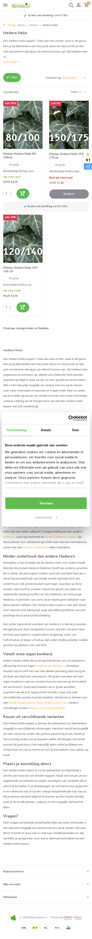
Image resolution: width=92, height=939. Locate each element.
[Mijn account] (78, 5)
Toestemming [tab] (16, 430)
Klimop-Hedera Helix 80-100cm (20, 155)
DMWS (68, 917)
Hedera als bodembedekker (46, 708)
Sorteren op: (54, 78)
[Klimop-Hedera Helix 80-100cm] (23, 125)
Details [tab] (46, 430)
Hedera (33, 25)
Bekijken (69, 194)
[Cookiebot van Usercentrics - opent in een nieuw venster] (68, 418)
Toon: (74, 92)
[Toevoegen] (22, 194)
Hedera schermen (55, 703)
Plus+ (78, 917)
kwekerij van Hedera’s (50, 666)
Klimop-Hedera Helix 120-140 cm (21, 269)
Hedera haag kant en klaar (26, 703)
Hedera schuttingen (35, 547)
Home (21, 25)
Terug (11, 25)
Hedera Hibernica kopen (60, 537)
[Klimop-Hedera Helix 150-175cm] (69, 125)
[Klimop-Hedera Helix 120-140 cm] (23, 239)
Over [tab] (75, 430)
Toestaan (46, 503)
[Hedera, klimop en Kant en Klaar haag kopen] (23, 5)
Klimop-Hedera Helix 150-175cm (67, 156)
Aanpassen (43, 517)
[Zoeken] (71, 5)
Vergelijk (14, 165)
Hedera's (9, 537)
